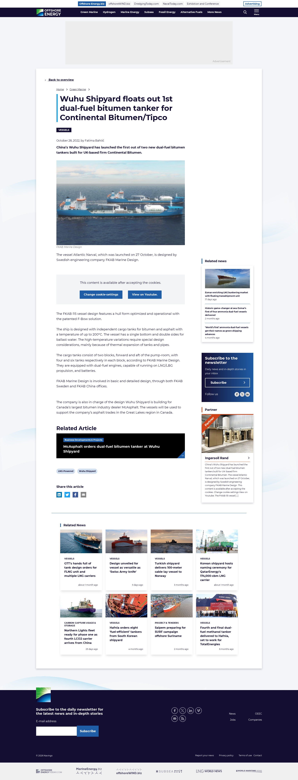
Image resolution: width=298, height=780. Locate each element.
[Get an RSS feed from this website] (182, 718)
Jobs (233, 719)
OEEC (258, 713)
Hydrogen (109, 12)
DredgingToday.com (146, 3)
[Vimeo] (198, 710)
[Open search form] (245, 12)
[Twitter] (242, 394)
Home (60, 89)
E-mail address (46, 721)
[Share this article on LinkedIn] (59, 494)
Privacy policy (226, 755)
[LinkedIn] (247, 394)
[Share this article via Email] (83, 494)
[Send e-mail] (174, 718)
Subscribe (218, 383)
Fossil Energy (167, 12)
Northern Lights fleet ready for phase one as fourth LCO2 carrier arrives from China (80, 637)
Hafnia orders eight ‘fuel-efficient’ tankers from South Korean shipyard (126, 634)
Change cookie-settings (101, 294)
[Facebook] (237, 394)
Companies (255, 719)
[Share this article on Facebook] (75, 494)
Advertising (252, 3)
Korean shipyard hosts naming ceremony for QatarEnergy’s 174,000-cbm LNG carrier (216, 572)
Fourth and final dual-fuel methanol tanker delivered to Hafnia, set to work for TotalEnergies (216, 636)
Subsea (149, 12)
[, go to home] (49, 12)
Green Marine (89, 12)
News (232, 713)
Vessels (63, 130)
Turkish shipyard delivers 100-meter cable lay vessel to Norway (168, 570)
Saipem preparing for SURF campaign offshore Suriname (170, 632)
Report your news (204, 755)
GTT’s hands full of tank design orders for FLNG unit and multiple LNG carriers (80, 570)
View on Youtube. (144, 294)
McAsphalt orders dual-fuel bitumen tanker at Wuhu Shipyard (111, 448)
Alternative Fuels (191, 12)
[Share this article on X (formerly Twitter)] (67, 494)
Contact (258, 755)
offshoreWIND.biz (119, 3)
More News (214, 12)
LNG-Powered (65, 472)
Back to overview (61, 79)
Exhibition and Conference (203, 3)
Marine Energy (130, 12)
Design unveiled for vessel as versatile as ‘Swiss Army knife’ (125, 567)
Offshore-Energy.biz (92, 3)
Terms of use (245, 755)
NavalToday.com (173, 3)
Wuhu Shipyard (87, 472)
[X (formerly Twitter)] (182, 710)
